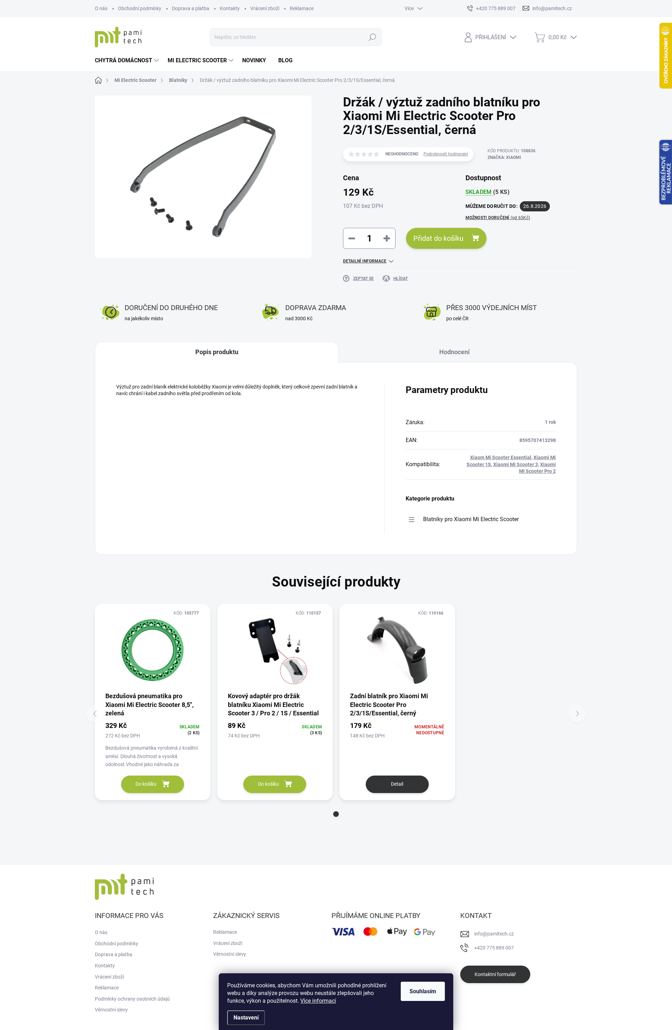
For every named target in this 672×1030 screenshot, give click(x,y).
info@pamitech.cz (494, 934)
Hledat (372, 37)
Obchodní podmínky (139, 8)
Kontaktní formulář (495, 974)
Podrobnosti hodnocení (446, 154)
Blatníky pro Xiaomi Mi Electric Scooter (471, 519)
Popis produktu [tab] (216, 352)
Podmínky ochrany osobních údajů (132, 999)
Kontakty (230, 8)
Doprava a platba (190, 8)
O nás (101, 8)
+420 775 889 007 (494, 948)
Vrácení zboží (264, 8)
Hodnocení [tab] (454, 352)
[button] (336, 814)
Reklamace (302, 8)
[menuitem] (128, 60)
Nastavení (246, 1017)
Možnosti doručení (497, 217)
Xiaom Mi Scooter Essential (500, 457)
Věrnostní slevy (111, 1010)
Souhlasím (423, 991)
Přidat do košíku (438, 238)
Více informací (318, 1000)
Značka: (504, 157)
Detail (397, 784)
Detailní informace (364, 261)
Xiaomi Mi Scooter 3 (515, 464)
